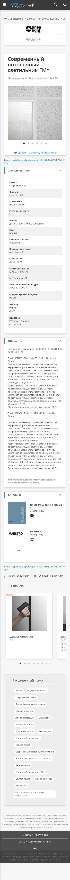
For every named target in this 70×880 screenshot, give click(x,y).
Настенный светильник (27, 738)
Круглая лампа (22, 778)
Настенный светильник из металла (33, 758)
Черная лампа (22, 765)
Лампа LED (44, 717)
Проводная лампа (24, 711)
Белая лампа (45, 731)
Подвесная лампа (24, 731)
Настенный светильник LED (29, 772)
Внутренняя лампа (36, 690)
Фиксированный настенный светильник (29, 794)
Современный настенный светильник (34, 751)
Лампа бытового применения (30, 704)
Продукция (33, 39)
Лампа (18, 690)
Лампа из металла (24, 717)
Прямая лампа (22, 744)
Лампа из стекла (44, 778)
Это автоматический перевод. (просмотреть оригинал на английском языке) (32, 481)
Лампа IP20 (21, 785)
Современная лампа (25, 697)
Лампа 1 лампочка (24, 724)
